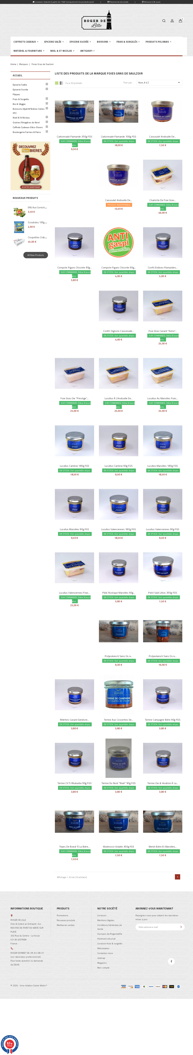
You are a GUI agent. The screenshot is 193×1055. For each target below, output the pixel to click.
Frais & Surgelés (21, 99)
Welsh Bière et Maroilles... (163, 846)
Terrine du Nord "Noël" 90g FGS (118, 783)
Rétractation (103, 948)
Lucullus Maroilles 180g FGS (162, 466)
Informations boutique (27, 908)
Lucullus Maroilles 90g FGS (74, 529)
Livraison (101, 915)
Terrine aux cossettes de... (118, 720)
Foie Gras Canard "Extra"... (163, 331)
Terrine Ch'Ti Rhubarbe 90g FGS (74, 783)
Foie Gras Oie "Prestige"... (74, 398)
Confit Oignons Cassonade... (118, 331)
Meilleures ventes (66, 925)
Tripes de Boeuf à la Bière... (74, 846)
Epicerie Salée (20, 84)
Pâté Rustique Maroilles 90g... (118, 592)
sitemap (101, 958)
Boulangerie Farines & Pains (27, 132)
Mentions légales (105, 920)
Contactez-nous (105, 953)
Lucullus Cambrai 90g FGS (119, 466)
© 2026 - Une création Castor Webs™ (29, 985)
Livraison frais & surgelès (110, 943)
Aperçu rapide (70, 111)
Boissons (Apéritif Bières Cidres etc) (28, 110)
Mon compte (103, 967)
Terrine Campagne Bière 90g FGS (162, 720)
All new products (35, 255)
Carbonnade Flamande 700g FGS (118, 136)
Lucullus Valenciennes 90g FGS (162, 529)
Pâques (16, 94)
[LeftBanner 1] (30, 165)
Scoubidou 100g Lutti (39, 222)
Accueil (17, 75)
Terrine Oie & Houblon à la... (162, 783)
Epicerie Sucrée (20, 89)
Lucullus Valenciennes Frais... (74, 592)
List (61, 83)
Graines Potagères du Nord (26, 122)
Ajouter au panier (78, 111)
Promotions (62, 915)
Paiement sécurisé (106, 938)
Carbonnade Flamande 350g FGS (74, 136)
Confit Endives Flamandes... (162, 267)
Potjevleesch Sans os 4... (118, 656)
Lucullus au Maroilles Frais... (162, 398)
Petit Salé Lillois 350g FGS (162, 592)
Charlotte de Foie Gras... (162, 200)
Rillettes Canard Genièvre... (74, 720)
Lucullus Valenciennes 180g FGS (118, 529)
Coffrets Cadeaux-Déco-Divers (28, 127)
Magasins (102, 962)
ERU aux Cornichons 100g (41, 207)
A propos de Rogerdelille (109, 933)
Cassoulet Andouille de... (162, 136)
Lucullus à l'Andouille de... (119, 398)
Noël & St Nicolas (21, 117)
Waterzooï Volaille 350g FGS (118, 846)
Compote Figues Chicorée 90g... (74, 267)
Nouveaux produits (66, 920)
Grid (56, 83)
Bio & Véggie (19, 104)
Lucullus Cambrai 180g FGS (74, 466)
